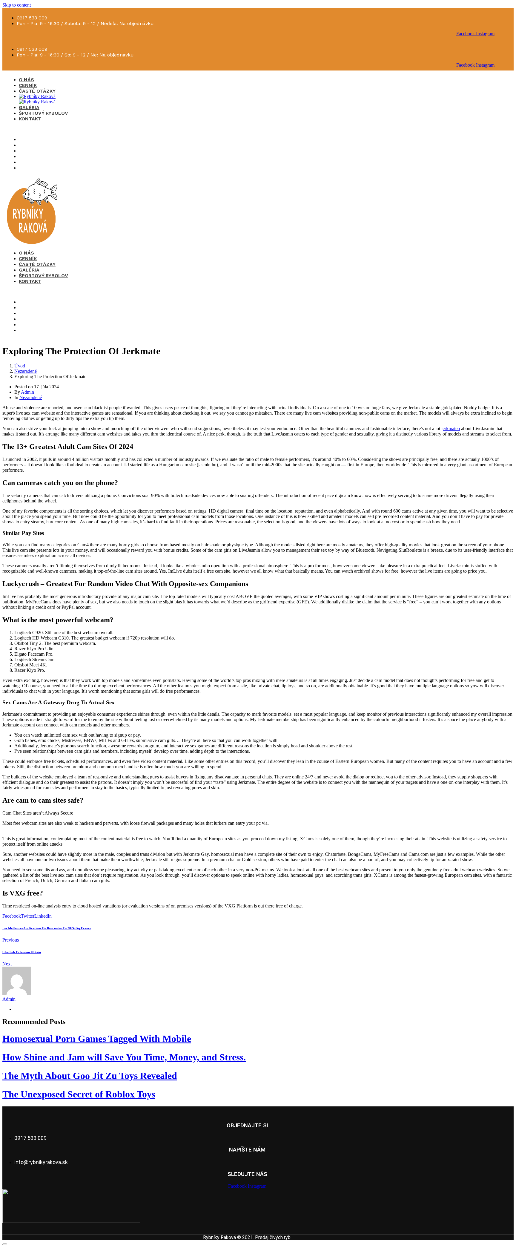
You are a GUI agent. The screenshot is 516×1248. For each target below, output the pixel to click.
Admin (27, 392)
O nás (26, 79)
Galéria (29, 107)
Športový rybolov (43, 113)
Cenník (28, 85)
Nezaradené (30, 397)
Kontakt (30, 119)
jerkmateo (450, 428)
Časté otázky (37, 91)
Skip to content (16, 4)
